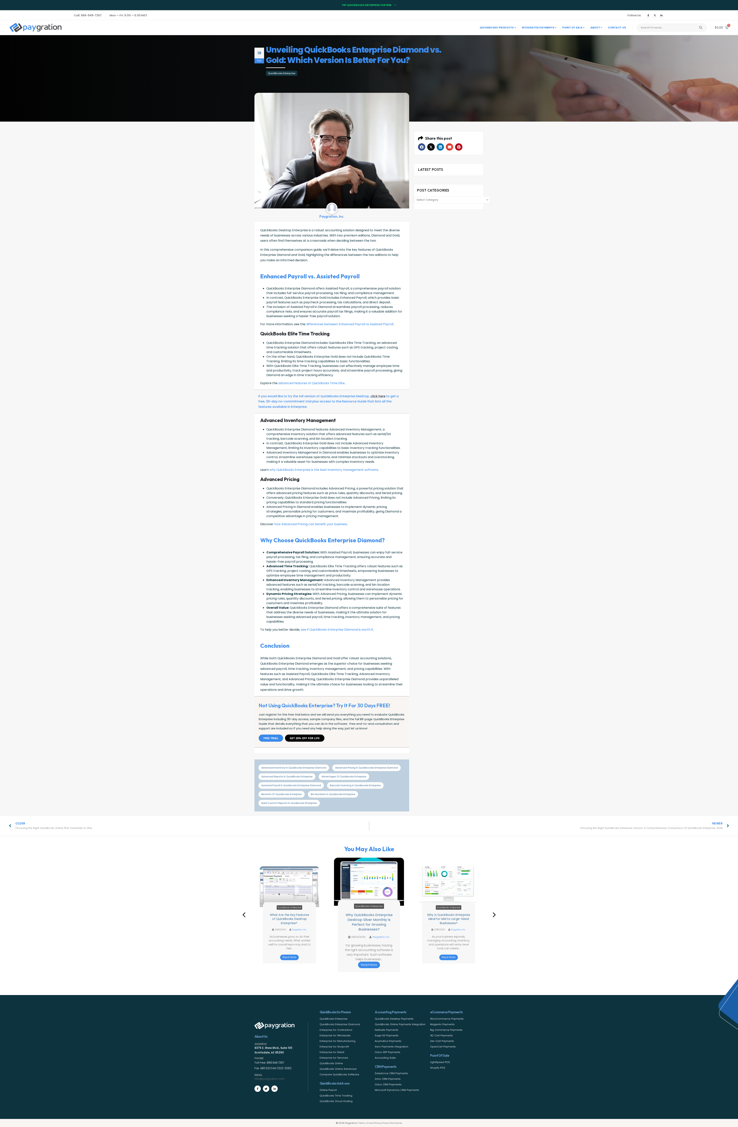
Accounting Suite (385, 1058)
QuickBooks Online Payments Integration (400, 1024)
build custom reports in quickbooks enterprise (289, 803)
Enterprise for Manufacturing (337, 1041)
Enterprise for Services (334, 1058)
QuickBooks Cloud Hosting (336, 1101)
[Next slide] (494, 915)
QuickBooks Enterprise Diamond (340, 1024)
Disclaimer (396, 1123)
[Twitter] (266, 1089)
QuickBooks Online (331, 1063)
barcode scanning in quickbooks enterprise (355, 785)
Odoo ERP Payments (387, 1052)
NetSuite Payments (386, 1030)
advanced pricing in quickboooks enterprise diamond (366, 767)
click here (378, 396)
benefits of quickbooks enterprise (281, 794)
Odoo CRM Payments (388, 1084)
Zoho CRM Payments (388, 1079)
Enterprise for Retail (332, 1052)
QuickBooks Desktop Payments (394, 1019)
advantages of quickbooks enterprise (344, 776)
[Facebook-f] (257, 1089)
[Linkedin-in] (274, 1089)
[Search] (701, 28)
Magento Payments (442, 1024)
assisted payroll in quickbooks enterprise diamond (291, 785)
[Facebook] (648, 15)
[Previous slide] (244, 915)
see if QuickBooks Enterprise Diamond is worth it (337, 629)
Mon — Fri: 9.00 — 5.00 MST (128, 15)
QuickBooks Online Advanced (338, 1069)
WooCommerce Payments (447, 1019)
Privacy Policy (381, 1123)
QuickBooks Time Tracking (336, 1095)
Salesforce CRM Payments (391, 1073)
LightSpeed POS (440, 1062)
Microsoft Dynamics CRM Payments (397, 1090)
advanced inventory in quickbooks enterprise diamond (293, 767)
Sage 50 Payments (386, 1035)
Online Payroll (328, 1090)
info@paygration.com (269, 1079)
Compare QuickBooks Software (339, 1074)
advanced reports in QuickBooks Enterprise (286, 776)
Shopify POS (437, 1068)
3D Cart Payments (441, 1035)
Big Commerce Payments (446, 1030)
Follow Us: (634, 15)
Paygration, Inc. (299, 933)
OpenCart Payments (443, 1046)
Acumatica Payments (388, 1041)
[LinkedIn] (661, 15)
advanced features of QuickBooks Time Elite (311, 383)
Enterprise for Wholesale (335, 1035)
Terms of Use (365, 1123)
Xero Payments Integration (391, 1046)
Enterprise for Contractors (336, 1030)
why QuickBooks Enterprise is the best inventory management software (323, 470)
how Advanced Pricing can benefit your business (310, 524)
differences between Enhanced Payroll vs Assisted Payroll (349, 324)
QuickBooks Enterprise (281, 73)
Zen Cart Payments (442, 1041)
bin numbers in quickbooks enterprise (333, 794)
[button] (421, 147)
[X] (654, 15)
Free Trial (270, 738)
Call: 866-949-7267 (88, 15)
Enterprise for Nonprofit (334, 1046)
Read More (289, 957)
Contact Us (617, 27)
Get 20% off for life (305, 738)
